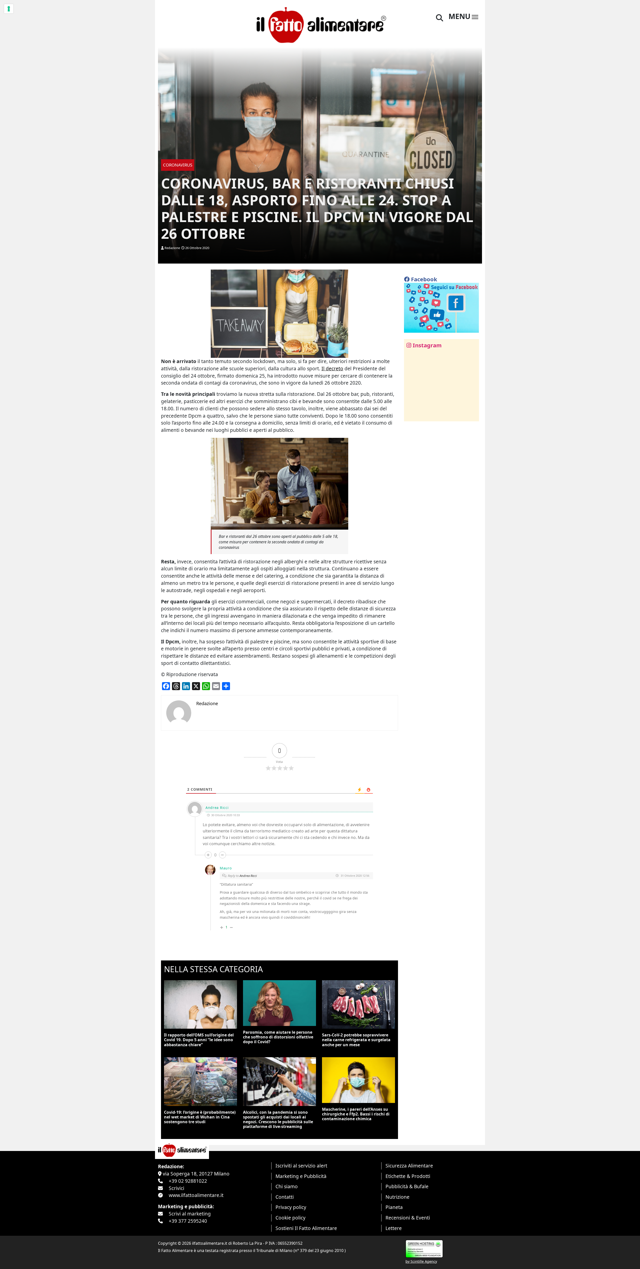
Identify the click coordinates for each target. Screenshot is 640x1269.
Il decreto (332, 368)
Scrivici (176, 1188)
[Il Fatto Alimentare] (320, 24)
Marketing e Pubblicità (301, 1176)
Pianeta (394, 1207)
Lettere (394, 1228)
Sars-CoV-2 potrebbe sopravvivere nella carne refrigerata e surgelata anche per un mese (356, 1039)
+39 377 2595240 (188, 1220)
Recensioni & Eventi (408, 1217)
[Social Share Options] (411, 414)
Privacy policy (291, 1207)
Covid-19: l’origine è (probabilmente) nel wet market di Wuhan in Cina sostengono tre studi (200, 1116)
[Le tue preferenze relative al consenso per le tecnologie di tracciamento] (9, 9)
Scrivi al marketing (190, 1213)
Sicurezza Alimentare (409, 1165)
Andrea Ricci (248, 875)
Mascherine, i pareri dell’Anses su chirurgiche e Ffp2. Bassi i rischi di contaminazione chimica (356, 1113)
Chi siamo (287, 1186)
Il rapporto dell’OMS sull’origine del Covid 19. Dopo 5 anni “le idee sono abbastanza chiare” (199, 1039)
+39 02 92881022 (188, 1180)
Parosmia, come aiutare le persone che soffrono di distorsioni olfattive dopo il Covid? (278, 1036)
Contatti (285, 1196)
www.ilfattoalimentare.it (196, 1195)
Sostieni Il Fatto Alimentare (306, 1228)
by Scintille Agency (421, 1261)
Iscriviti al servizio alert (301, 1165)
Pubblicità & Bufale (407, 1186)
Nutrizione (398, 1196)
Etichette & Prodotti (408, 1176)
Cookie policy (291, 1217)
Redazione (172, 248)
